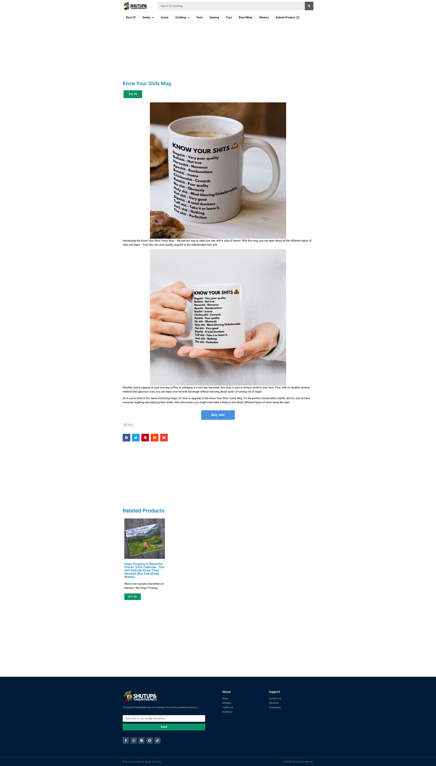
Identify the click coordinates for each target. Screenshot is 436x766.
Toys (229, 17)
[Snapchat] (149, 740)
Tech (199, 17)
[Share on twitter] (136, 437)
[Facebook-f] (126, 740)
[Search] (309, 6)
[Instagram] (133, 740)
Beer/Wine (245, 17)
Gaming (214, 17)
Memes (264, 17)
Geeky (146, 17)
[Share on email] (164, 437)
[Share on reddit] (154, 437)
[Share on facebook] (126, 437)
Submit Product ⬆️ (287, 17)
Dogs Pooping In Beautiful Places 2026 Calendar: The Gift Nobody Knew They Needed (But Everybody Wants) (144, 570)
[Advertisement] (218, 49)
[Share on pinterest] (145, 437)
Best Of (131, 17)
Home (164, 17)
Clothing (180, 17)
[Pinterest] (141, 740)
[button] (133, 94)
